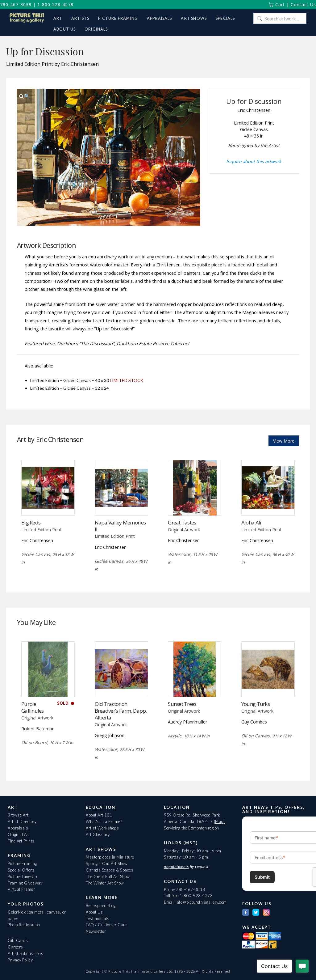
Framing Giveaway (25, 882)
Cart (279, 4)
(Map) (219, 821)
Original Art (19, 834)
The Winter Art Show (105, 882)
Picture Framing (22, 863)
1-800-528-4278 (55, 4)
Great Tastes (182, 522)
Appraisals (18, 827)
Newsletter (96, 931)
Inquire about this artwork (253, 161)
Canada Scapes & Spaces (109, 870)
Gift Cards (18, 940)
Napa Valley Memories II (120, 526)
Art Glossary (98, 834)
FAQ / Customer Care (106, 924)
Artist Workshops (102, 827)
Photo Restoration (24, 924)
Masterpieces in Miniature (110, 857)
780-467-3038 (15, 4)
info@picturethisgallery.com (201, 902)
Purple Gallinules (32, 707)
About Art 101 (99, 814)
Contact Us (303, 4)
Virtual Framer (21, 889)
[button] (24, 96)
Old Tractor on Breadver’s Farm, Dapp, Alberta (121, 710)
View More (283, 441)
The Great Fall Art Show (108, 876)
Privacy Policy (20, 959)
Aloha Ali (251, 522)
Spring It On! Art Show (106, 863)
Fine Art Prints (21, 840)
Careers (15, 946)
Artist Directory (22, 821)
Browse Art (18, 814)
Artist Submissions (25, 953)
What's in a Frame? (104, 821)
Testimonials (97, 918)
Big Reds (30, 522)
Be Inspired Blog (100, 905)
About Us (94, 912)
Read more (48, 502)
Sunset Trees (182, 703)
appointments (176, 866)
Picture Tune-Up (22, 876)
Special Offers (21, 870)
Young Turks (255, 703)
